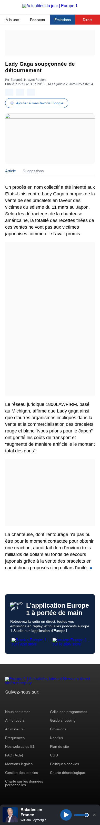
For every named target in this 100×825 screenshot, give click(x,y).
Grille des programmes (68, 712)
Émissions (62, 20)
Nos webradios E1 (20, 746)
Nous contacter (17, 712)
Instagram (17, 701)
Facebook (26, 701)
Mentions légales (19, 764)
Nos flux (56, 738)
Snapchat (43, 701)
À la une (12, 20)
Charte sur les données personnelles (24, 783)
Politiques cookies (64, 764)
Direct (87, 20)
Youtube (34, 701)
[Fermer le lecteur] (94, 815)
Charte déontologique (67, 773)
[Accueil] (50, 6)
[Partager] (9, 92)
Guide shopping (63, 720)
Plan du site (59, 746)
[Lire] (66, 815)
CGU (54, 755)
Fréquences (15, 738)
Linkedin (52, 701)
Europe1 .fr (18, 80)
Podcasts (37, 20)
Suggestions (33, 171)
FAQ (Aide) (14, 755)
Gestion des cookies (21, 773)
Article (10, 171)
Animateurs (14, 729)
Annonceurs (15, 720)
